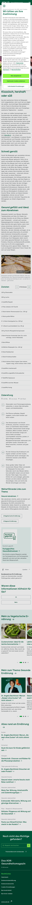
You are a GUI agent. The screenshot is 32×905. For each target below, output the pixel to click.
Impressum (6, 69)
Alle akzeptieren (16, 76)
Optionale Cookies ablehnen (16, 81)
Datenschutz (19, 63)
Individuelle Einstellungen (16, 86)
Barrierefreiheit (16, 69)
